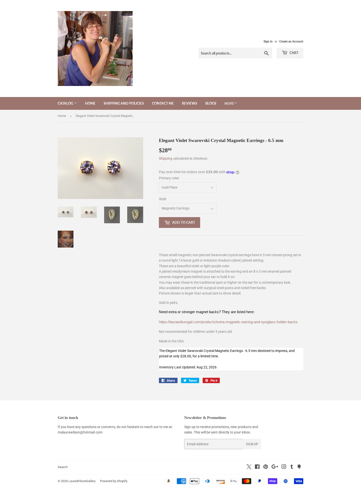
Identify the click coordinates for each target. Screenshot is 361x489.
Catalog (66, 103)
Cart (293, 53)
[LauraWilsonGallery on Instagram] (283, 467)
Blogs (210, 103)
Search (63, 467)
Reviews (189, 103)
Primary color (169, 178)
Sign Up (252, 444)
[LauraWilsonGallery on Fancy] (299, 467)
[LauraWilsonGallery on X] (249, 468)
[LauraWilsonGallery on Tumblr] (292, 467)
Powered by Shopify (113, 481)
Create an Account (291, 41)
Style (162, 199)
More (229, 103)
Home (90, 103)
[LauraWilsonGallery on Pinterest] (265, 467)
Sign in (268, 41)
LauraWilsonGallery (82, 481)
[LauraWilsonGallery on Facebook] (257, 467)
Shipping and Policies (124, 103)
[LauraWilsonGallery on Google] (274, 467)
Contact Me (163, 103)
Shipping (165, 158)
